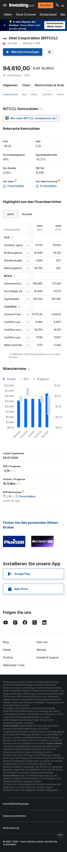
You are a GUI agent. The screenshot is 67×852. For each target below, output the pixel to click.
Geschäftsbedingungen (16, 803)
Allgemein (10, 85)
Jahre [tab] (10, 214)
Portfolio (8, 657)
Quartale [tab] (27, 214)
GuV (24, 94)
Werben (41, 649)
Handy (7, 649)
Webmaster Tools (14, 665)
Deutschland (48, 14)
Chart (26, 85)
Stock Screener (26, 14)
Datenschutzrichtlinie (14, 815)
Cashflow (47, 94)
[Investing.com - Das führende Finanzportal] (21, 5)
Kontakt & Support (47, 657)
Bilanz (34, 94)
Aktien (8, 14)
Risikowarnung (11, 827)
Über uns (42, 642)
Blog (6, 642)
